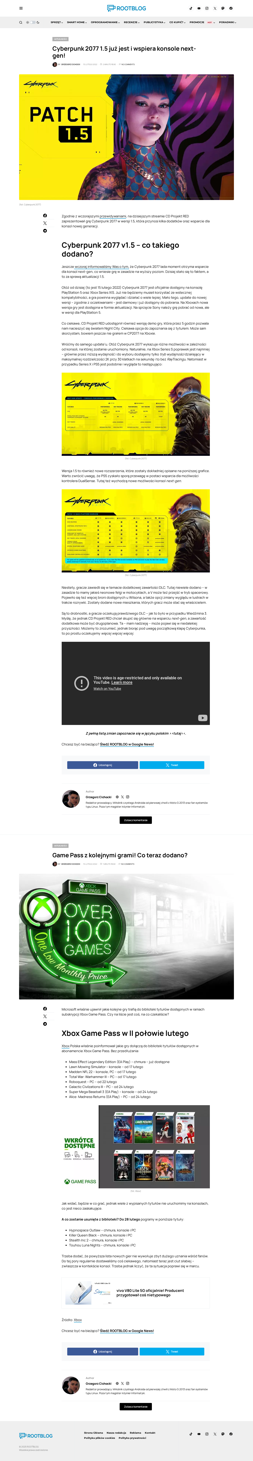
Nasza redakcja (116, 1432)
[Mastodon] (223, 8)
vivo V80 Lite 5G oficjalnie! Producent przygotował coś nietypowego (150, 1292)
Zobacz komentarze (135, 820)
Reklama (135, 1432)
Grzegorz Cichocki (98, 797)
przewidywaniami (113, 216)
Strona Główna (93, 1432)
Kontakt (150, 1432)
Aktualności (60, 39)
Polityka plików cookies (99, 1437)
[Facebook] (231, 8)
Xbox (65, 1046)
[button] (21, 8)
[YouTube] (199, 8)
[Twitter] (215, 8)
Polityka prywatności (132, 1437)
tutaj (177, 733)
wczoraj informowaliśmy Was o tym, (101, 266)
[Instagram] (207, 8)
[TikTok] (191, 8)
